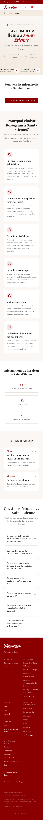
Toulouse (7, 722)
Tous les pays (9, 769)
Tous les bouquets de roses (20, 100)
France (26, 720)
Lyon (5, 710)
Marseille (7, 714)
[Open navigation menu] (37, 7)
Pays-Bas (27, 731)
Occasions (8, 751)
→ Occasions (28, 696)
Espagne (26, 727)
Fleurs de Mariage (30, 670)
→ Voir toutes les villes (11, 730)
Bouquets (7, 747)
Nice (5, 718)
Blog (5, 765)
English (21, 782)
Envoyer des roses (11, 663)
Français (14, 782)
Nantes (6, 725)
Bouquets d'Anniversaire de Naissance (30, 683)
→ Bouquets (9, 667)
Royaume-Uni (28, 712)
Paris (6, 706)
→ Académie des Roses (10, 774)
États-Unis (27, 708)
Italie (25, 723)
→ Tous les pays (29, 735)
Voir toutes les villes (11, 761)
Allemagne (27, 716)
